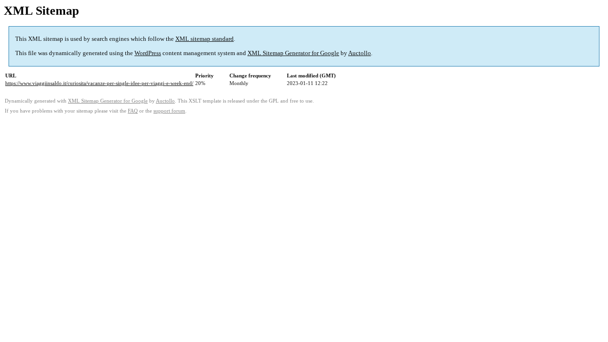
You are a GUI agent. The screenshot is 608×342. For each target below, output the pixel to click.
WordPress (147, 53)
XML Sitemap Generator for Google (293, 53)
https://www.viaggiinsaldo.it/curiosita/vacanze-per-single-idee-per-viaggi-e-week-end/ (99, 83)
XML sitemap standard (204, 38)
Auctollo (359, 53)
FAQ (133, 111)
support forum (169, 111)
